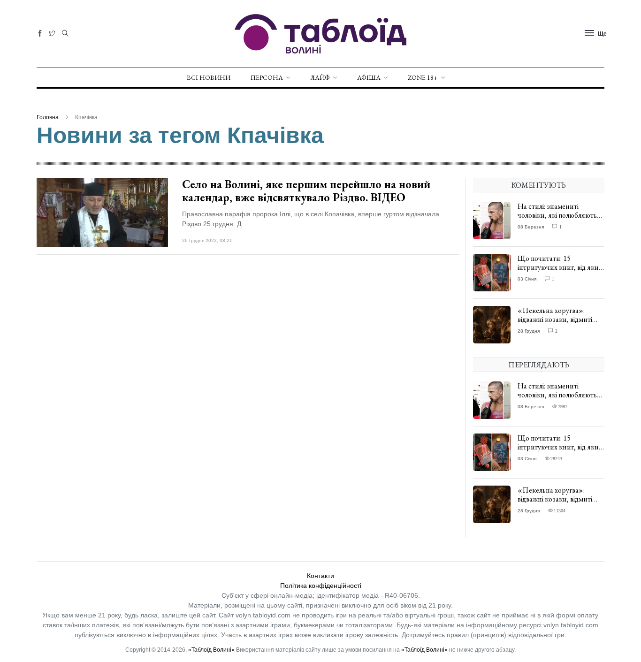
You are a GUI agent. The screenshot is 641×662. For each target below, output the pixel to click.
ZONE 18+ (423, 77)
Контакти (320, 575)
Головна (48, 117)
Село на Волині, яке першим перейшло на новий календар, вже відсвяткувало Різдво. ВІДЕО (306, 191)
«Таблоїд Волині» (211, 650)
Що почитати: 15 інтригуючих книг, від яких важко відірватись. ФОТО (560, 267)
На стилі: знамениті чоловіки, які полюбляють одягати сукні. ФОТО (557, 215)
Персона (267, 77)
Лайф (320, 77)
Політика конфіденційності (320, 585)
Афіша (369, 77)
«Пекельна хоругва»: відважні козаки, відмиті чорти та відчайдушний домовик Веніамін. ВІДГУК (559, 323)
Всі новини (208, 77)
